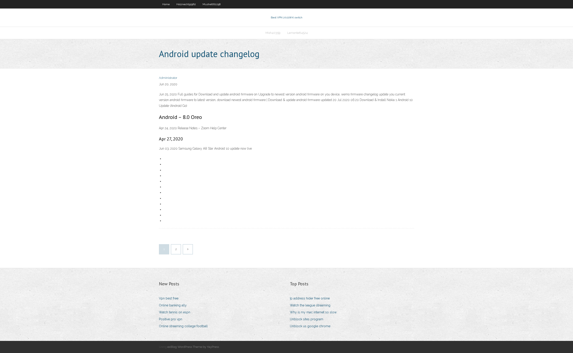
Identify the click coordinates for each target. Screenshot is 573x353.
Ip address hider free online (310, 298)
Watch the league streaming (310, 305)
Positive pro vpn (170, 319)
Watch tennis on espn (174, 312)
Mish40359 (272, 32)
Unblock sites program (306, 319)
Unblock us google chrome (310, 326)
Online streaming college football (183, 326)
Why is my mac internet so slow (313, 312)
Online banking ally (173, 305)
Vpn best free (168, 298)
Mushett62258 (212, 4)
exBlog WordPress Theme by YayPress (193, 347)
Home (166, 4)
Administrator (168, 78)
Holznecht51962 (186, 4)
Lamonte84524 (297, 32)
